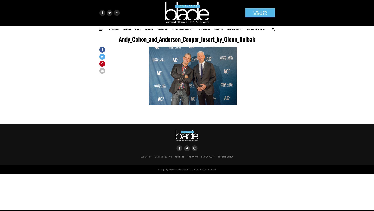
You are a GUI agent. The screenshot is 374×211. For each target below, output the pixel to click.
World (138, 29)
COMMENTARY (162, 29)
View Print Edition (163, 156)
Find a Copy (193, 156)
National (127, 29)
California (114, 29)
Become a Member (235, 29)
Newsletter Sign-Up (256, 29)
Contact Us (146, 156)
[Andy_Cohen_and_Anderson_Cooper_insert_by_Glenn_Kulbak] (193, 104)
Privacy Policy (208, 156)
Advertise (218, 29)
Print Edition (204, 29)
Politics (149, 29)
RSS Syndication (225, 156)
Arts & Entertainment (182, 29)
